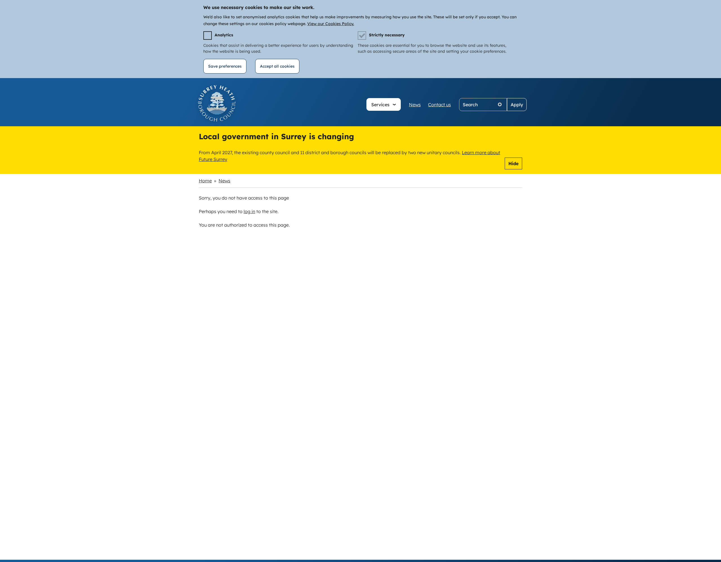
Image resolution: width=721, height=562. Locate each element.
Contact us (439, 104)
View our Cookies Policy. (330, 23)
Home (205, 180)
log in (249, 211)
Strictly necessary (387, 34)
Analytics (224, 34)
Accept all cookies (277, 66)
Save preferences (225, 66)
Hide (513, 163)
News (415, 104)
